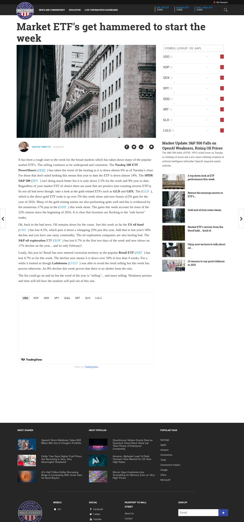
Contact (129, 518)
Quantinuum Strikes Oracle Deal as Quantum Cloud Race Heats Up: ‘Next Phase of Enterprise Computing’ (133, 444)
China (163, 475)
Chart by (86, 366)
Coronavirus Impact (170, 465)
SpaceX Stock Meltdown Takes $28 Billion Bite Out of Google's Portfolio (61, 441)
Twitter (96, 514)
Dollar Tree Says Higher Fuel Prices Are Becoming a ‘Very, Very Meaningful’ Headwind (61, 459)
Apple (163, 445)
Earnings (164, 440)
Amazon (164, 450)
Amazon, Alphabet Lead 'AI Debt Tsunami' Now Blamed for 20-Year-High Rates (132, 459)
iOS (59, 509)
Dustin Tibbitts (41, 147)
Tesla (163, 460)
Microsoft (165, 480)
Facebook (98, 509)
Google (164, 470)
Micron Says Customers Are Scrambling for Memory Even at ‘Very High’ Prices (134, 475)
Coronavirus (166, 455)
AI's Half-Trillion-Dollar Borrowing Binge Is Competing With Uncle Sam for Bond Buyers (61, 475)
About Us (129, 513)
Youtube (97, 519)
